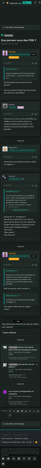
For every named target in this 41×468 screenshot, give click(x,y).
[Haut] (33, 442)
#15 (35, 265)
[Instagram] (14, 459)
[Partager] (32, 63)
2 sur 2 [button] (25, 321)
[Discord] (8, 459)
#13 (35, 157)
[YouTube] (3, 464)
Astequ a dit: (11, 270)
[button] (3, 3)
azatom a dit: (11, 69)
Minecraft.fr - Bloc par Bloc (12, 435)
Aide (23, 442)
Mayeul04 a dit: (12, 295)
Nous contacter (7, 438)
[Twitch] (29, 459)
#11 (35, 63)
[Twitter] (35, 459)
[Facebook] (3, 459)
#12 (35, 114)
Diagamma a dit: (12, 191)
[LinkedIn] (19, 459)
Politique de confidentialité (11, 442)
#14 (35, 186)
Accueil (28, 442)
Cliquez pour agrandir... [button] (21, 210)
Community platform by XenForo (19, 449)
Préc (18, 321)
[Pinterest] (24, 459)
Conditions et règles (21, 438)
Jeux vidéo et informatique (22, 352)
